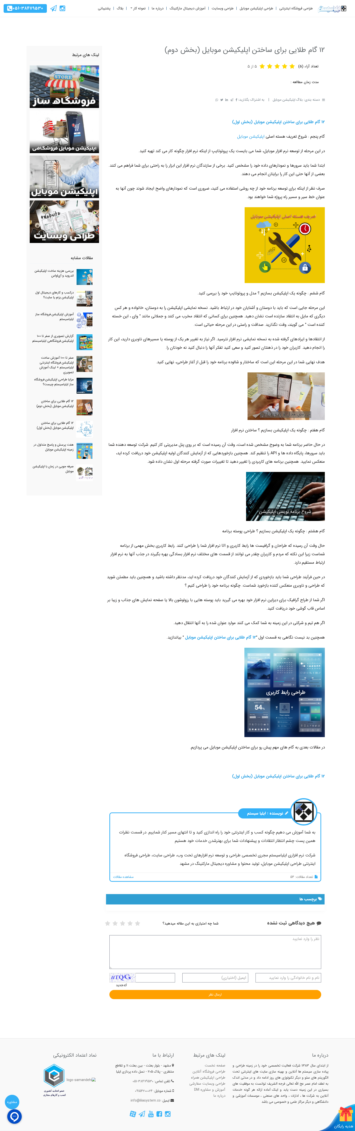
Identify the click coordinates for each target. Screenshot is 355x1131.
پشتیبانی (104, 8)
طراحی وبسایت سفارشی (207, 1084)
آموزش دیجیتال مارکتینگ (188, 8)
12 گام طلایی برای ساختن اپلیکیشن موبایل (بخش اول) (278, 122)
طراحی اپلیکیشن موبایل (256, 8)
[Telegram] (53, 9)
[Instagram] (62, 9)
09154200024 (144, 1091)
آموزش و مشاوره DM (209, 1090)
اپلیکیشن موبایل (250, 136)
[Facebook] (159, 1115)
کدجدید (121, 985)
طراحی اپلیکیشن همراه (208, 1078)
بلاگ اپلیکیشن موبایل (288, 99)
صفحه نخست (215, 1065)
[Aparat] (133, 1115)
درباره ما (157, 8)
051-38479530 (28, 8)
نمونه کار (139, 8)
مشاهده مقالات (123, 877)
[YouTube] (151, 1115)
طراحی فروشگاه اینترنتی (296, 8)
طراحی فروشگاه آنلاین (209, 1071)
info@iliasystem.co (146, 1100)
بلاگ (120, 8)
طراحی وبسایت (223, 8)
